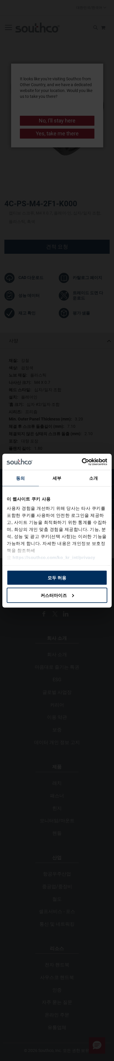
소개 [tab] (93, 478)
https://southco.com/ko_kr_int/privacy (54, 557)
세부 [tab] (57, 478)
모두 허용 (57, 577)
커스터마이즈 (54, 594)
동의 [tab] (20, 478)
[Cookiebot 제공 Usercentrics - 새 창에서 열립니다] (82, 462)
